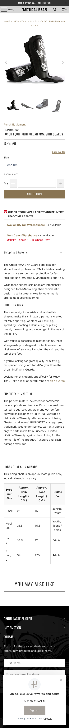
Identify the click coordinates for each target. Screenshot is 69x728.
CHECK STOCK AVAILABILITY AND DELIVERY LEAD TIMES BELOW (36, 214)
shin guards (57, 380)
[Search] (54, 9)
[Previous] (6, 62)
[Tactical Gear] (34, 9)
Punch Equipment (15, 124)
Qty (6, 183)
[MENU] (2, 9)
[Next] (62, 62)
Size (6, 157)
